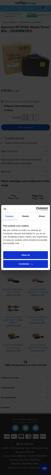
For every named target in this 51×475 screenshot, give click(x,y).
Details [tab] (25, 216)
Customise (24, 264)
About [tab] (42, 216)
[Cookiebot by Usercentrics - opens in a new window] (36, 209)
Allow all (25, 255)
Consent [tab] (9, 216)
